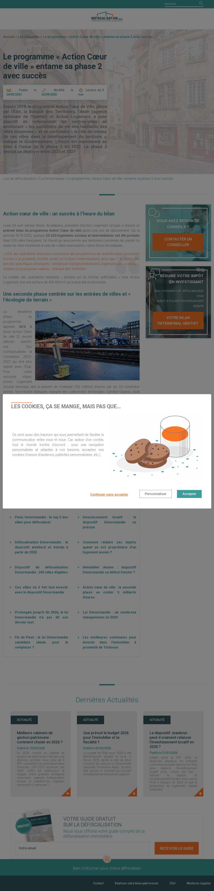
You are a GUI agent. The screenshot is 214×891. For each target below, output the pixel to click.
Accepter (189, 494)
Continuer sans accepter (109, 494)
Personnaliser (155, 494)
